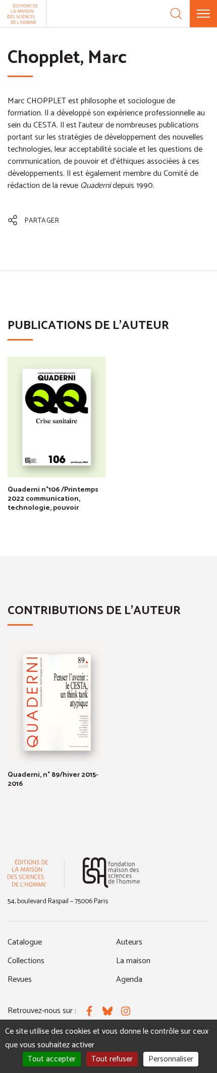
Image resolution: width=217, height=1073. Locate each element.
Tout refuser (112, 1059)
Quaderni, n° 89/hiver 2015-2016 (53, 779)
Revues (20, 979)
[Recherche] (176, 13)
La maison (133, 961)
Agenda (129, 979)
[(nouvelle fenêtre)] (111, 872)
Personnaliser (170, 1059)
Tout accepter (52, 1059)
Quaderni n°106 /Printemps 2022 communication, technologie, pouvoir (53, 499)
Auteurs (129, 942)
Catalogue (25, 942)
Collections (26, 961)
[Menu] (203, 13)
